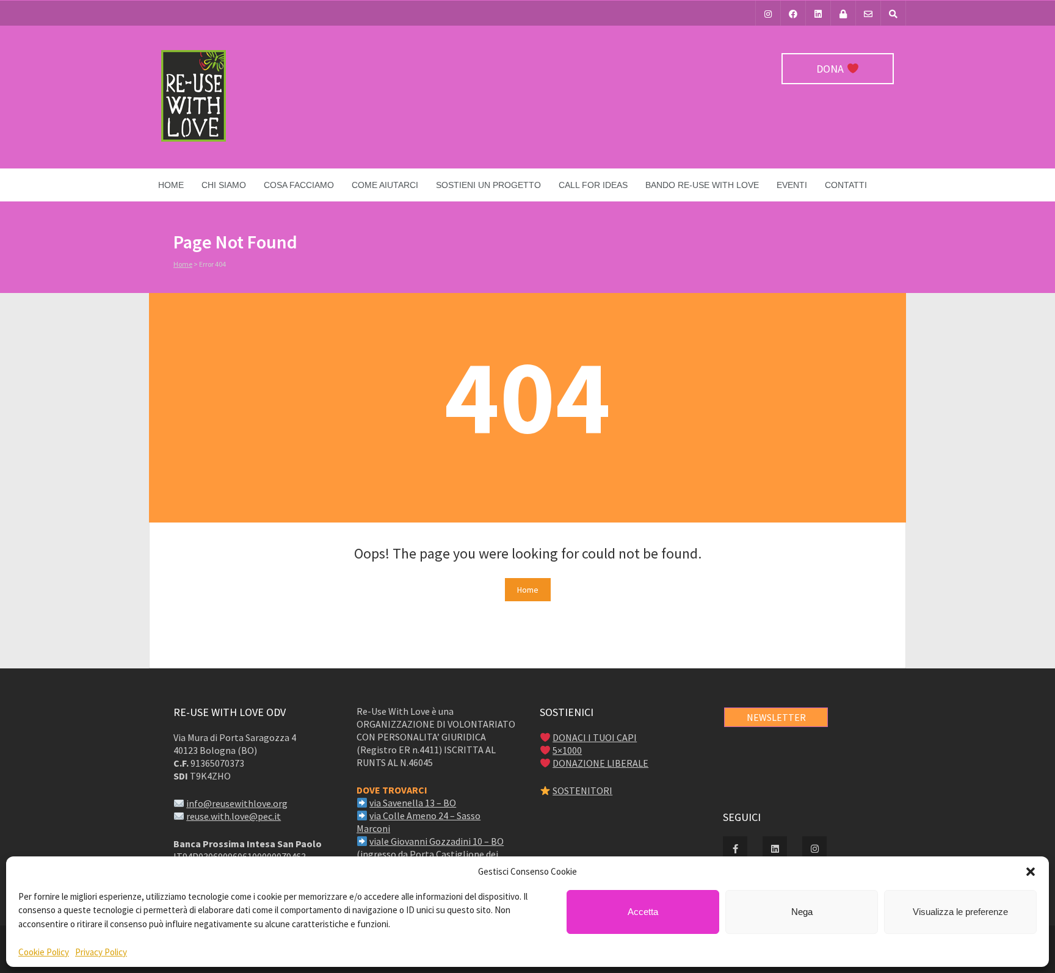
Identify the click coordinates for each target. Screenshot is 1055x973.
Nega (802, 911)
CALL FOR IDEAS (593, 185)
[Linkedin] (818, 13)
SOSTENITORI (582, 790)
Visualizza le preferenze (960, 911)
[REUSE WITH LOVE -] (193, 138)
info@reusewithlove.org (237, 803)
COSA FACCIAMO (299, 185)
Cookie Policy (43, 952)
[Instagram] (768, 13)
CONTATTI (846, 185)
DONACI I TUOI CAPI (595, 737)
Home (171, 185)
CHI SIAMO (223, 185)
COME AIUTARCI (385, 185)
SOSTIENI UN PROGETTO (488, 185)
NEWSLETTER (776, 717)
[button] (1030, 872)
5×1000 (567, 750)
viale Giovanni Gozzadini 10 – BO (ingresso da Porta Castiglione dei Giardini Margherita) (430, 854)
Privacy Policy (101, 952)
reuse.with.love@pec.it (233, 816)
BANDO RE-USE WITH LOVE (702, 185)
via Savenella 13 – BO (412, 803)
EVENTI (792, 185)
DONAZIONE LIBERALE (600, 763)
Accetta (643, 911)
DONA (831, 69)
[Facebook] (793, 13)
